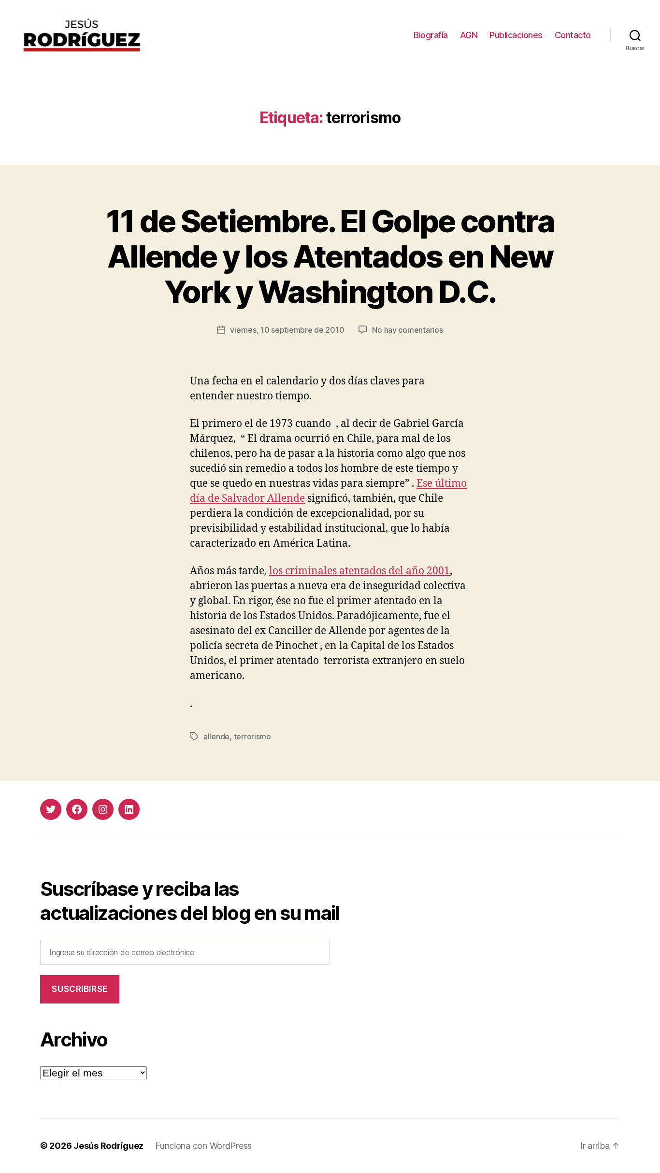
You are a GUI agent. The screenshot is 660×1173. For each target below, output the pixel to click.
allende (216, 736)
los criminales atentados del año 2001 (359, 571)
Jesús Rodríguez (108, 1146)
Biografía (431, 35)
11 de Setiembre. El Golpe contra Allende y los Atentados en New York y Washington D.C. (330, 256)
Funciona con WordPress (203, 1146)
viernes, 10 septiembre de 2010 (287, 330)
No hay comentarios (407, 330)
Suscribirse (79, 989)
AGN (469, 35)
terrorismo (252, 736)
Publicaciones (516, 35)
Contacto (573, 35)
